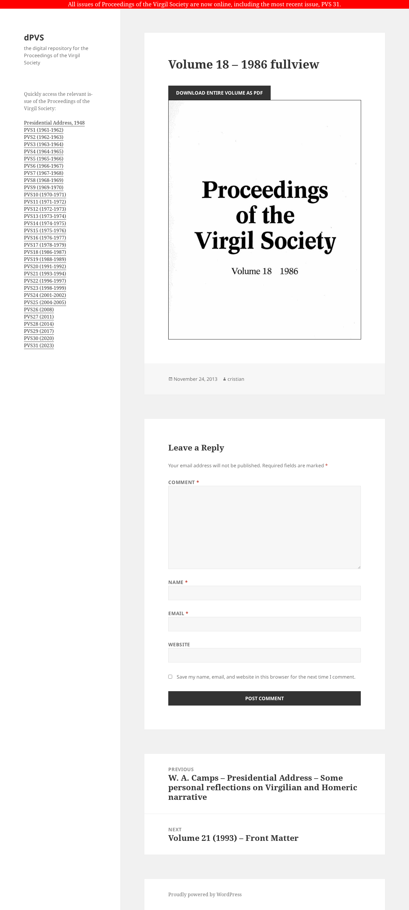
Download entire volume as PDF (219, 93)
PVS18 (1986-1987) (45, 252)
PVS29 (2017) (39, 331)
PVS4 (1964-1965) (43, 151)
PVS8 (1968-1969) (43, 180)
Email (178, 613)
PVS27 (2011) (39, 316)
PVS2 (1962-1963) (43, 137)
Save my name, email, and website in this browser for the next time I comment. (266, 677)
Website (179, 644)
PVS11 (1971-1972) (45, 201)
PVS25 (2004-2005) (45, 302)
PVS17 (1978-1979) (45, 245)
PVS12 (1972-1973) (45, 209)
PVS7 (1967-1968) (43, 173)
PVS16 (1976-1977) (45, 237)
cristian (236, 379)
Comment (183, 482)
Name (178, 582)
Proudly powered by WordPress (205, 894)
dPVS (34, 37)
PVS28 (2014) (39, 324)
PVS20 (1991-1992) (45, 266)
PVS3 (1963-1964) (43, 144)
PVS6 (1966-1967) (43, 166)
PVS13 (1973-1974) (45, 216)
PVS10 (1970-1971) (45, 194)
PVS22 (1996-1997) (45, 280)
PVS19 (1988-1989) (45, 259)
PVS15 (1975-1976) (45, 230)
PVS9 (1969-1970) (43, 187)
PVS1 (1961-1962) (43, 130)
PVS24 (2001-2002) (45, 295)
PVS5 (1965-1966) (43, 158)
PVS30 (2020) (39, 338)
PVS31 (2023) (39, 345)
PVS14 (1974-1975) (45, 223)
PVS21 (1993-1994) (45, 273)
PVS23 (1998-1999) (45, 288)
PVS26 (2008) (39, 309)
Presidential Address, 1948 (54, 122)
